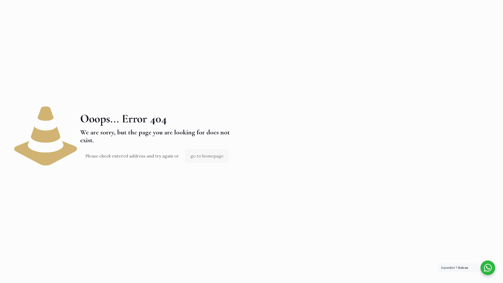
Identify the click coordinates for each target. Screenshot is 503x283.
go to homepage (206, 156)
